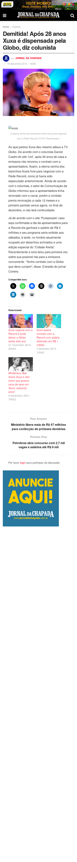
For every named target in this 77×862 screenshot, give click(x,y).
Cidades (16, 26)
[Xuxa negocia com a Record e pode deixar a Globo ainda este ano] (20, 321)
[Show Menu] (4, 15)
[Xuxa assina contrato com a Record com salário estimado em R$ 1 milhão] (49, 321)
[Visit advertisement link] (38, 5)
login (23, 462)
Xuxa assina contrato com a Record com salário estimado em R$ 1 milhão (48, 337)
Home (6, 26)
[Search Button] (72, 15)
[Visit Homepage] (38, 15)
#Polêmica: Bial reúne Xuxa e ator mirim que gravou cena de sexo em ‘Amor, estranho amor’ (19, 382)
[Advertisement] (38, 694)
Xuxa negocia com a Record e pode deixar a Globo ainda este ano (20, 335)
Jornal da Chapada (28, 58)
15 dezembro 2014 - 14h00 (21, 63)
